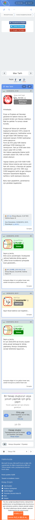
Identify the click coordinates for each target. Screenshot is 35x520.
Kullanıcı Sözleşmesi (10, 488)
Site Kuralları (8, 486)
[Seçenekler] (24, 86)
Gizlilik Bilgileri (8, 491)
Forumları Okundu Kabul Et (12, 493)
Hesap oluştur (14, 436)
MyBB (13, 474)
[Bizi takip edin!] (31, 10)
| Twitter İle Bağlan (18, 26)
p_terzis (15, 224)
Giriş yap (20, 419)
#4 (31, 322)
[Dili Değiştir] (31, 451)
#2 (31, 236)
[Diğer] (14, 10)
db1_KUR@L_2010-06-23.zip (16, 269)
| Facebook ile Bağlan (18, 22)
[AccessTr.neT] (5, 3)
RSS (5, 496)
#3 (31, 293)
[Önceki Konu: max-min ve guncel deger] (4, 73)
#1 (31, 91)
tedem (17, 478)
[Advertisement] (17, 51)
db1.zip (9, 216)
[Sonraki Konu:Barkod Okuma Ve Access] (30, 73)
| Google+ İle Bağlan (18, 30)
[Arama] (9, 10)
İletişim (6, 498)
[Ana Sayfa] (4, 10)
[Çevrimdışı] (4, 96)
